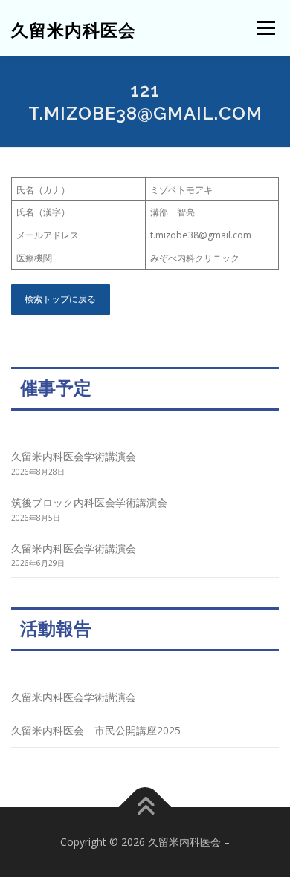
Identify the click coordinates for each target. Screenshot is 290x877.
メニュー (266, 28)
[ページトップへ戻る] (145, 806)
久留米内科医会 (73, 29)
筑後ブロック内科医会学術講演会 (89, 502)
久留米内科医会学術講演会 (73, 456)
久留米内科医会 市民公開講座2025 (96, 730)
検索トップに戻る (60, 299)
